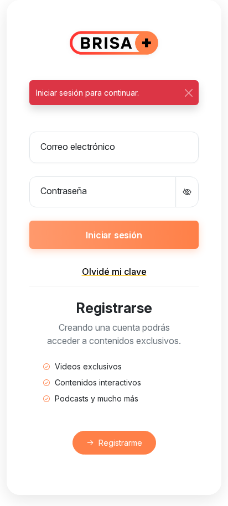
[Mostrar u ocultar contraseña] (187, 191)
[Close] (188, 92)
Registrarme (120, 442)
